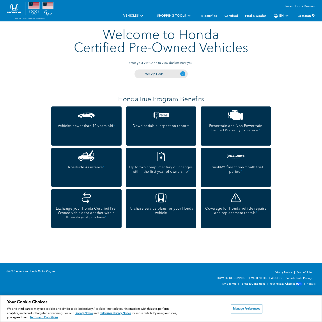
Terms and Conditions (44, 317)
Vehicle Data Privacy (300, 278)
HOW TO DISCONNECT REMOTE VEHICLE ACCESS (250, 278)
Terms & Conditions (253, 284)
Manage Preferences (246, 308)
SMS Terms (229, 284)
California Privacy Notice (115, 313)
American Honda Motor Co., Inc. (36, 271)
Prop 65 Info (305, 272)
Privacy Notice (284, 272)
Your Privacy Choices (282, 284)
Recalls (311, 284)
